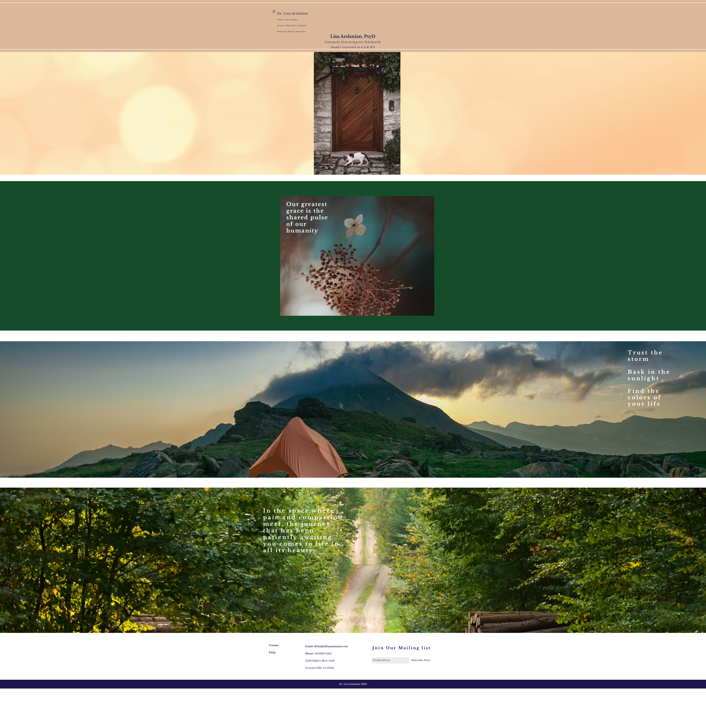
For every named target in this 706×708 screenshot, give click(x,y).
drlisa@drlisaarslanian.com (331, 646)
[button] (273, 11)
